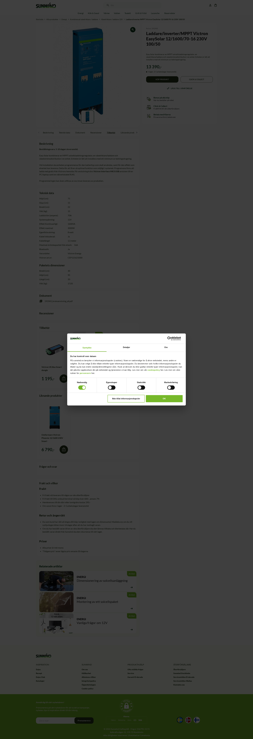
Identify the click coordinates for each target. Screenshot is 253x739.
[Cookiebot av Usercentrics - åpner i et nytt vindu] (171, 338)
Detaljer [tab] (126, 347)
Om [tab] (166, 347)
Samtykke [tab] (87, 348)
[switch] (111, 387)
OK (164, 398)
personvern (85, 373)
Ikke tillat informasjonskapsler (126, 398)
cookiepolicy (153, 370)
